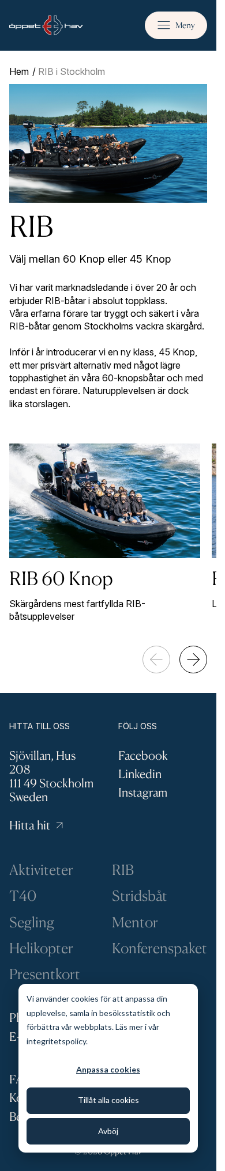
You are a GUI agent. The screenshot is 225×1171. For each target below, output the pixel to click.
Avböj (108, 1131)
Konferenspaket (159, 948)
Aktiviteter (41, 869)
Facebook (143, 755)
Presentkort (44, 974)
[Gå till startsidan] (46, 25)
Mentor (135, 922)
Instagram (142, 792)
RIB (123, 869)
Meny (185, 25)
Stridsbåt (139, 895)
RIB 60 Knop (61, 578)
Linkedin (140, 774)
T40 (22, 895)
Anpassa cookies (108, 1069)
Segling (31, 922)
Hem (19, 71)
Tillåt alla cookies (108, 1100)
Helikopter (41, 948)
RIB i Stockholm (71, 71)
